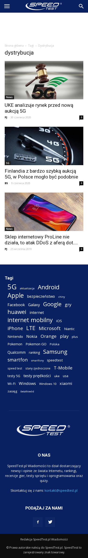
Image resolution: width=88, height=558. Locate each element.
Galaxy (34, 304)
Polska (54, 344)
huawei (17, 311)
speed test (15, 368)
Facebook (16, 304)
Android (48, 287)
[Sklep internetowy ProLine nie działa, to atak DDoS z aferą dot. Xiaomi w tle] (44, 212)
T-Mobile (63, 367)
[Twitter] (50, 522)
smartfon (18, 359)
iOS (59, 320)
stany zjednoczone (37, 368)
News (9, 97)
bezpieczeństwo (41, 296)
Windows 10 (47, 384)
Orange (49, 336)
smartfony (37, 360)
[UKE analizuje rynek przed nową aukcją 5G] (44, 80)
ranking (34, 352)
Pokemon (15, 344)
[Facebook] (37, 522)
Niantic (69, 329)
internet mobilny (30, 319)
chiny (61, 296)
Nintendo (15, 336)
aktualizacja (27, 288)
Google (52, 303)
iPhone (15, 328)
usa (65, 376)
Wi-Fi (11, 383)
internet (37, 312)
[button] (81, 6)
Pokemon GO (36, 344)
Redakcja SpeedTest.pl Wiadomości (44, 539)
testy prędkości (37, 375)
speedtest (55, 360)
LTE (30, 328)
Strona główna (14, 46)
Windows (27, 383)
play (64, 336)
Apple (16, 295)
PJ (6, 117)
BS (6, 183)
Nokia (31, 336)
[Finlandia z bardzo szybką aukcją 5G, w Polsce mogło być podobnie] (44, 146)
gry (68, 304)
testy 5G (14, 376)
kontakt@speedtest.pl (61, 490)
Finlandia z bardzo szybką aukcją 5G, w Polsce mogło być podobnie (41, 174)
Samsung (55, 351)
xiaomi (66, 383)
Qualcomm (17, 352)
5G (7, 163)
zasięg (12, 391)
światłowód (27, 391)
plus (75, 337)
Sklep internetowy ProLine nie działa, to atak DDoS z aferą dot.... (41, 240)
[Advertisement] (44, 26)
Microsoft (50, 328)
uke (57, 376)
